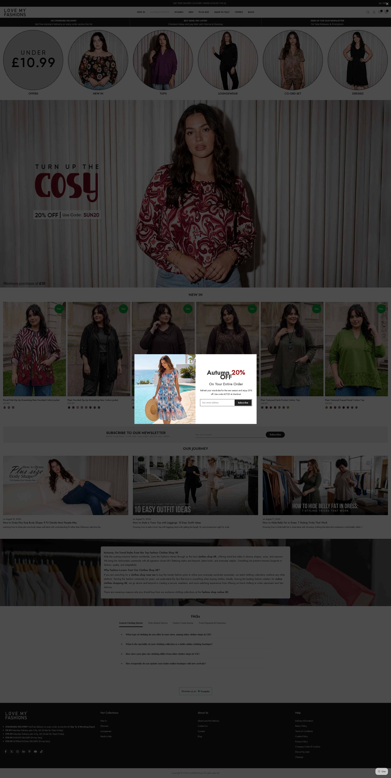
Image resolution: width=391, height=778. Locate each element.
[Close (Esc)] (387, 4)
